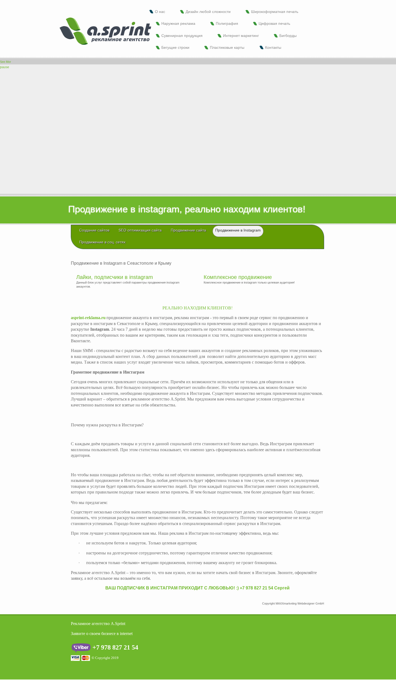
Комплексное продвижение (238, 277)
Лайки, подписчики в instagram (114, 277)
